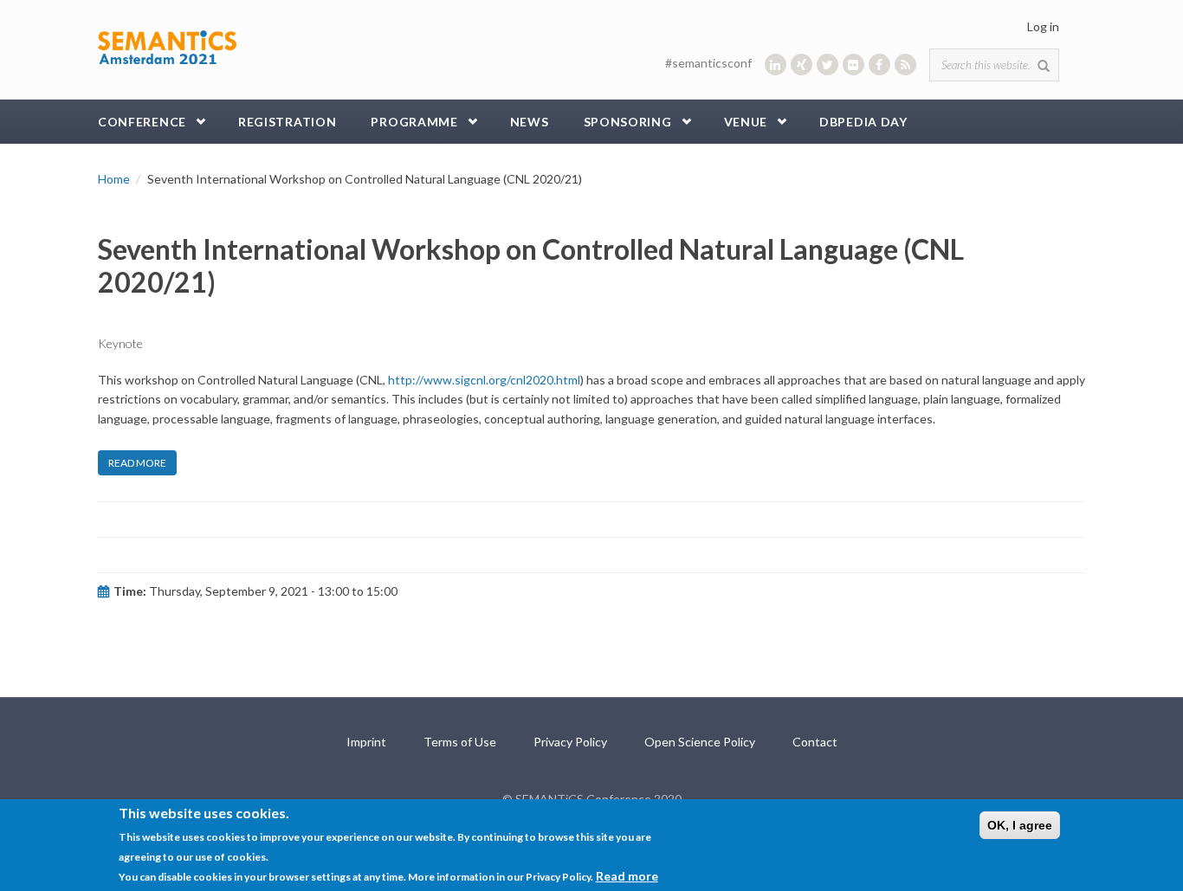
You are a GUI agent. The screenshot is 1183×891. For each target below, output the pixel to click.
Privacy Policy (570, 741)
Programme (414, 121)
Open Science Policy (699, 741)
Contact (814, 741)
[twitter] (827, 64)
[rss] (905, 64)
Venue (746, 121)
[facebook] (879, 64)
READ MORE (137, 462)
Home (114, 178)
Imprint (366, 741)
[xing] (801, 64)
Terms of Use (459, 741)
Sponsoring (628, 121)
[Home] (167, 45)
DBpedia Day (863, 121)
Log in (1043, 26)
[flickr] (853, 64)
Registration (287, 121)
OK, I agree (1019, 825)
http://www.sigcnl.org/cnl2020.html (484, 379)
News (529, 121)
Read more (627, 875)
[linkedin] (775, 64)
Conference (142, 121)
